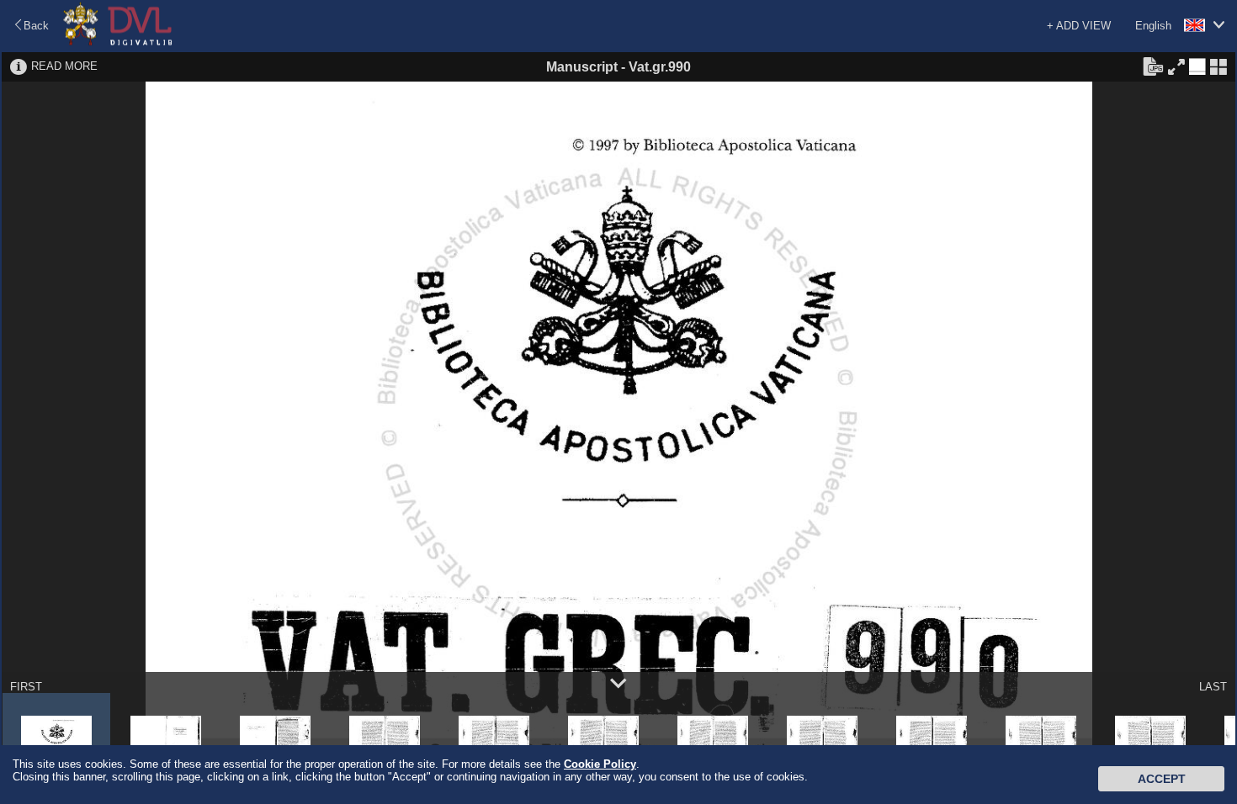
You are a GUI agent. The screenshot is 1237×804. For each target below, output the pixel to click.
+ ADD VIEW (1079, 25)
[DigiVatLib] (118, 42)
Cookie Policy (600, 764)
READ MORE (64, 66)
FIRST (26, 686)
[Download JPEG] (1153, 66)
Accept (1162, 778)
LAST (1213, 686)
